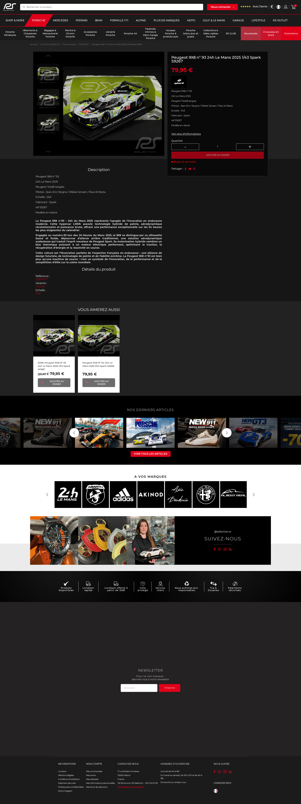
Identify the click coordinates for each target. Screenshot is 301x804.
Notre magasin (65, 791)
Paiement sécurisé (67, 783)
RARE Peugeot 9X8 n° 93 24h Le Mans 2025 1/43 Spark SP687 (54, 366)
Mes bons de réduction (97, 787)
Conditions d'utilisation (69, 779)
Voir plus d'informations (186, 133)
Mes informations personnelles (100, 783)
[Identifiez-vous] (286, 6)
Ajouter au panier (57, 382)
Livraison (62, 771)
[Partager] (185, 169)
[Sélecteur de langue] (278, 7)
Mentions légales (66, 775)
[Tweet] (190, 169)
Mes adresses (92, 779)
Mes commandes (94, 771)
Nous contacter (221, 6)
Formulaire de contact (130, 787)
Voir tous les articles (150, 453)
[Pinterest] (194, 169)
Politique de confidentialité (71, 787)
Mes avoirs (91, 775)
